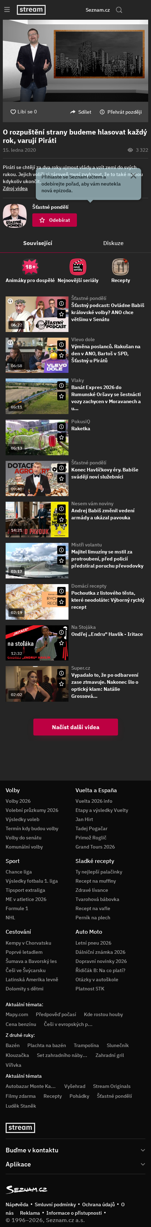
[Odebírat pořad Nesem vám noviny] (61, 519)
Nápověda (17, 1204)
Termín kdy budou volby (32, 828)
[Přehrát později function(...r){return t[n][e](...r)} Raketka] (61, 426)
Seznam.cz (98, 9)
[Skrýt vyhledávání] (67, 10)
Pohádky (79, 1096)
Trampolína (86, 1045)
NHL (10, 917)
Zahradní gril (110, 1055)
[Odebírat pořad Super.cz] (61, 684)
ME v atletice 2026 (26, 899)
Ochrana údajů (98, 1204)
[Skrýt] (133, 176)
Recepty (53, 1096)
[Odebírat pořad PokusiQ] (61, 437)
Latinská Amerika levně (32, 979)
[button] (75, 61)
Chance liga (19, 872)
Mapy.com (17, 1014)
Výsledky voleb (22, 819)
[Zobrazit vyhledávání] (119, 10)
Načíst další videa (75, 727)
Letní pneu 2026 (93, 943)
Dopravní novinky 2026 (101, 961)
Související (37, 242)
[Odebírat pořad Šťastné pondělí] (61, 314)
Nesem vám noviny (92, 503)
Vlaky (77, 380)
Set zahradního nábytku (63, 1055)
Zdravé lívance (92, 890)
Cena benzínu (21, 1024)
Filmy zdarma (21, 1096)
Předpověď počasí (56, 1014)
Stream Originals (112, 1086)
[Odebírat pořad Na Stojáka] (61, 643)
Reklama (30, 1213)
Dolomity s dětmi (25, 988)
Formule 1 (17, 908)
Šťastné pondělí (88, 298)
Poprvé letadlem (24, 952)
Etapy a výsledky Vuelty (102, 810)
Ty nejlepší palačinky (99, 872)
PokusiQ (80, 421)
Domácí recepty (88, 586)
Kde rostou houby (103, 1014)
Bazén (13, 1045)
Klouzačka (17, 1055)
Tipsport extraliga (25, 890)
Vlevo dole (83, 339)
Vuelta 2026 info (94, 801)
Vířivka (13, 1065)
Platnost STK (90, 988)
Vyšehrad (74, 1086)
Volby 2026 (18, 801)
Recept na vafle (93, 908)
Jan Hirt (84, 819)
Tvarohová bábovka (97, 899)
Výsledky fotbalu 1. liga (32, 881)
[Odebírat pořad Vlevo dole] (61, 355)
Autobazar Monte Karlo (31, 1086)
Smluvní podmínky (55, 1204)
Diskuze (113, 242)
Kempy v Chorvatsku (28, 943)
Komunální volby (24, 847)
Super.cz (80, 668)
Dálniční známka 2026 (100, 952)
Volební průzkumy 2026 (32, 810)
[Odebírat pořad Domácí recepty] (61, 601)
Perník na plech (93, 917)
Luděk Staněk (21, 1106)
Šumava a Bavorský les (31, 961)
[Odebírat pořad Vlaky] (61, 396)
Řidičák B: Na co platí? (100, 970)
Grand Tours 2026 (95, 847)
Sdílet (84, 112)
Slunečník (118, 1045)
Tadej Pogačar (91, 828)
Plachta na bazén (46, 1045)
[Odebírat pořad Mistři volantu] (61, 560)
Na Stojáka (83, 627)
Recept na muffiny (96, 881)
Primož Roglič (91, 837)
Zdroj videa (15, 188)
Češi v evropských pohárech (75, 1024)
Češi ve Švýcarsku (26, 970)
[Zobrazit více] (75, 1149)
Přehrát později (124, 112)
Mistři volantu (86, 544)
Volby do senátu (23, 837)
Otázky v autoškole (97, 979)
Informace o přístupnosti (74, 1213)
